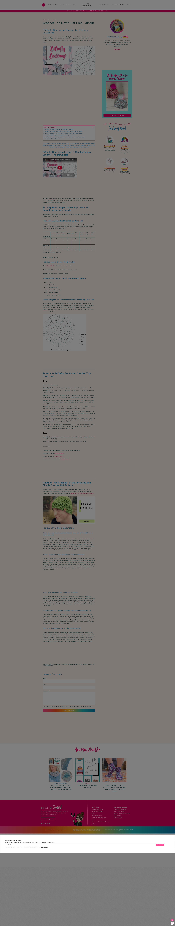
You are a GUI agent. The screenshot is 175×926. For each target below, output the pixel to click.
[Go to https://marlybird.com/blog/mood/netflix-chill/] (109, 143)
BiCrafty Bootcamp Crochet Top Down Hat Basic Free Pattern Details (64, 133)
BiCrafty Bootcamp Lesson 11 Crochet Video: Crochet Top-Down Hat (63, 131)
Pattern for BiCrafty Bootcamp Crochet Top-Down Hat (60, 135)
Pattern (76, 664)
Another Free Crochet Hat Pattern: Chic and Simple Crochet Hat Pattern (65, 137)
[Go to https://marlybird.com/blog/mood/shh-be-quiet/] (124, 166)
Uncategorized (50, 665)
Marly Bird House (97, 815)
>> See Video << (59, 453)
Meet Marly (117, 49)
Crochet (49, 19)
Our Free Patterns (97, 811)
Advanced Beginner (63, 783)
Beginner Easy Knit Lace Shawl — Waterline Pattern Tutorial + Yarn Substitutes (60, 787)
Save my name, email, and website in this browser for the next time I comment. (68, 706)
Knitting (56, 783)
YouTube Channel (119, 811)
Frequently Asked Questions (52, 138)
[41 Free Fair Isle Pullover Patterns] (87, 770)
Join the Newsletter (120, 809)
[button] (41, 823)
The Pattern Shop (97, 809)
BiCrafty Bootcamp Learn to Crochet (56, 664)
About (93, 819)
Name (45, 678)
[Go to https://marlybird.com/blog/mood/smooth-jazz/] (109, 165)
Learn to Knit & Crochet (99, 817)
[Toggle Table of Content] (92, 127)
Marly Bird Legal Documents (122, 829)
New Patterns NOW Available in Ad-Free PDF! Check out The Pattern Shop (87, 11)
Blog (93, 813)
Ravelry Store (118, 817)
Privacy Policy (108, 829)
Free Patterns (71, 664)
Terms (114, 829)
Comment (46, 691)
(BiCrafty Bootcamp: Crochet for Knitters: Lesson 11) (58, 129)
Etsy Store (117, 815)
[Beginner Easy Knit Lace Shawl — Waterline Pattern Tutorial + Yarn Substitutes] (61, 770)
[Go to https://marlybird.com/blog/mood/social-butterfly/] (124, 144)
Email (45, 684)
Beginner (54, 19)
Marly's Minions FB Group (122, 813)
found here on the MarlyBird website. (82, 493)
